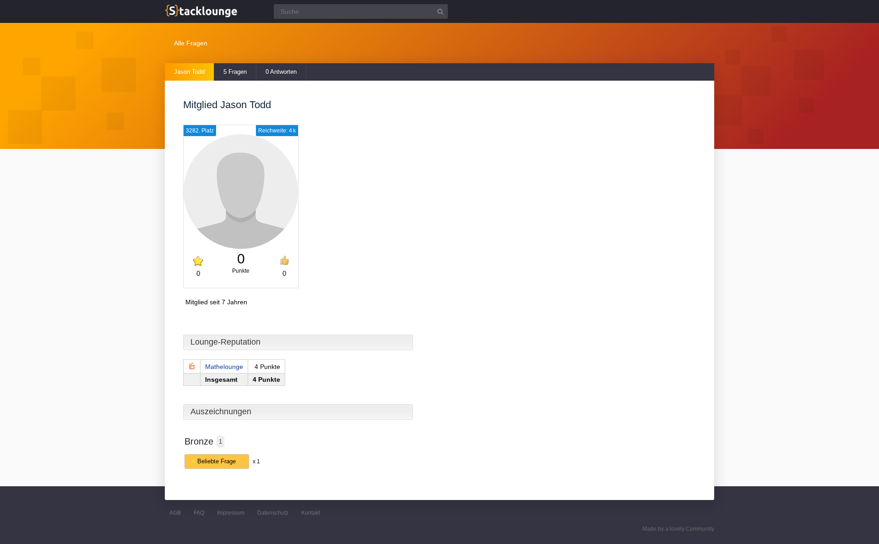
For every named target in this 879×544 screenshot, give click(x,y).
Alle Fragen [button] (190, 43)
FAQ (199, 513)
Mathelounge (224, 366)
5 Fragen (235, 71)
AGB (175, 513)
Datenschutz (272, 513)
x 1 (256, 461)
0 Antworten (281, 71)
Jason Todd (189, 71)
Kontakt (310, 513)
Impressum (230, 513)
